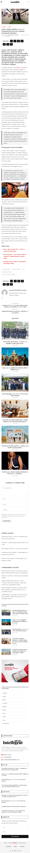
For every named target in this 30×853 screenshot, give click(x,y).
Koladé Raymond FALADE (13, 35)
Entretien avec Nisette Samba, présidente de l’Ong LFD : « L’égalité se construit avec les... (15, 796)
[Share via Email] (11, 44)
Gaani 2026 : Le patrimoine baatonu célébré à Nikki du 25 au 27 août (19, 621)
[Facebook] (10, 850)
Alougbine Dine (6, 269)
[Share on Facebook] (14, 41)
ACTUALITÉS (8, 846)
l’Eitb (18, 67)
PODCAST (22, 846)
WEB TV (15, 846)
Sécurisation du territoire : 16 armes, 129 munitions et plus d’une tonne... (15, 342)
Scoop (4, 713)
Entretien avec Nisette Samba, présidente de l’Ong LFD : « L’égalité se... (15, 472)
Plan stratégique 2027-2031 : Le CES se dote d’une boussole (15, 394)
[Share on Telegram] (7, 44)
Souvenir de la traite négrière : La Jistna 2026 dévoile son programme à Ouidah (20, 651)
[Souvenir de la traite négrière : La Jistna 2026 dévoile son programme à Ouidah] (15, 435)
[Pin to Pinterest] (22, 41)
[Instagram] (15, 850)
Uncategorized (6, 723)
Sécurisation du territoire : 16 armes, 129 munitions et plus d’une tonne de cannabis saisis (20, 612)
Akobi (3, 575)
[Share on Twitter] (18, 41)
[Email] (20, 850)
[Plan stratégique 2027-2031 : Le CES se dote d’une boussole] (15, 383)
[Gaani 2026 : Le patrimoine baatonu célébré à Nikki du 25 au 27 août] (15, 357)
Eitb (24, 269)
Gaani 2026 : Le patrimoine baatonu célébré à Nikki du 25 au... (15, 368)
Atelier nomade (16, 269)
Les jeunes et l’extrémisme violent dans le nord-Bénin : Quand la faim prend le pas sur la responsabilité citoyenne (14, 582)
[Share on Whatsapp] (4, 44)
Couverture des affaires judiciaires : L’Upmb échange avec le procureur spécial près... (15, 420)
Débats (4, 699)
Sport (4, 720)
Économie (5, 703)
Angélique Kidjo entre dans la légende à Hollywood (14, 806)
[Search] (28, 2)
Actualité (5, 693)
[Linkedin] (17, 850)
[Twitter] (12, 850)
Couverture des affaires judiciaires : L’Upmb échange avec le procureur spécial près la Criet (20, 641)
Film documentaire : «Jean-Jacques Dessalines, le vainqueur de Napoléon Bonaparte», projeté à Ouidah (14, 256)
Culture (4, 696)
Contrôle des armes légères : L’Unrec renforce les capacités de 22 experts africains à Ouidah (13, 811)
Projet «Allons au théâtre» (9, 274)
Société (4, 716)
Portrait (4, 710)
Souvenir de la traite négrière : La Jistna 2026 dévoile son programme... (15, 446)
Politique (5, 706)
